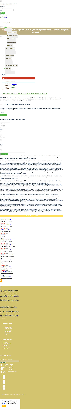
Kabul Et (4, 405)
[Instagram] (4, 381)
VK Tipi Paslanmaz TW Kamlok (7, 256)
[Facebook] (4, 376)
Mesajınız (2, 10)
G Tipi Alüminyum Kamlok (6, 278)
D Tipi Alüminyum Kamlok (6, 268)
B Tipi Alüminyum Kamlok (6, 226)
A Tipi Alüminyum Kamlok (6, 221)
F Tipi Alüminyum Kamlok (6, 231)
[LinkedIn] (4, 383)
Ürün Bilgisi (6, 93)
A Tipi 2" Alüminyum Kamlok (7, 273)
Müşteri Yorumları (16, 93)
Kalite (1, 129)
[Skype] (4, 388)
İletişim (1, 144)
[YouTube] (4, 386)
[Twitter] (4, 378)
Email (1, 7)
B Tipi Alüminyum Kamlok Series (6, 262)
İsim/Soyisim (2, 6)
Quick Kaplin (3, 236)
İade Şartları (42, 93)
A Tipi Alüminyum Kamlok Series (8, 246)
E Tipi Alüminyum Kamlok (6, 251)
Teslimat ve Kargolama (30, 93)
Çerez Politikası (4, 403)
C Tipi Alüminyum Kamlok (6, 241)
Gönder (2, 12)
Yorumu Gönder (4, 154)
